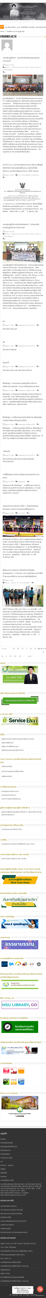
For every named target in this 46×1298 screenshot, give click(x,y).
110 (20, 656)
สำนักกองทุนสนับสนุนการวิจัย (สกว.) (12, 1254)
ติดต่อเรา (3, 1176)
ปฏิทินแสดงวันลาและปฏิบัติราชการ (12, 750)
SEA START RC (5, 1258)
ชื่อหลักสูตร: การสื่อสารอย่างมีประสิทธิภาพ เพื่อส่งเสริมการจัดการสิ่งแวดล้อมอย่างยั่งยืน (22, 419)
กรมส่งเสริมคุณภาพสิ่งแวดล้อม (10, 1262)
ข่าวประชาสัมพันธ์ (8, 70)
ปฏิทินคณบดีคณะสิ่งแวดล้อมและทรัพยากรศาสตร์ (17, 739)
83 (43, 652)
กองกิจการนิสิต (5, 1228)
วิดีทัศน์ (2, 1169)
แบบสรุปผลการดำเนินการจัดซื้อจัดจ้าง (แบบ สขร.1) (18, 844)
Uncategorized (21, 325)
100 (15, 656)
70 (22, 648)
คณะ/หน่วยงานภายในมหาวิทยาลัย (11, 1209)
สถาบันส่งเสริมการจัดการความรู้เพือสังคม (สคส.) (16, 1251)
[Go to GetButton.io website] (40, 1295)
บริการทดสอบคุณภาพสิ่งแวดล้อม (12, 771)
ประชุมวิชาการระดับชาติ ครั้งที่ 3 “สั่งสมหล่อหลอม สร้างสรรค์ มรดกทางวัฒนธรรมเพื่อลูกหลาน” (20, 507)
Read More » (8, 156)
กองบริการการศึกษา (7, 1224)
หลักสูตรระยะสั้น (30, 390)
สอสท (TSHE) (5, 1273)
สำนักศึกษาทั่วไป (5, 1217)
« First (3, 648)
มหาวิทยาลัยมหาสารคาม (8, 1206)
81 (35, 648)
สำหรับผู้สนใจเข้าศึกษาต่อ (8, 1146)
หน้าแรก (3, 1139)
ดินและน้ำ (6, 362)
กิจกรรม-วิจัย (34, 67)
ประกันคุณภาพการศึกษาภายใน (11, 829)
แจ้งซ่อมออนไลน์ (6, 776)
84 (2, 656)
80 (31, 648)
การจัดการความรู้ (6, 1157)
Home (2, 31)
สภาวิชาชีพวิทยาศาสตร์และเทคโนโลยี (12, 1277)
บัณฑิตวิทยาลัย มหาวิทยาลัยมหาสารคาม (14, 1232)
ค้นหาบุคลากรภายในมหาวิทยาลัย (11, 1213)
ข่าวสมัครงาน (35, 175)
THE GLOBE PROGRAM (8, 1247)
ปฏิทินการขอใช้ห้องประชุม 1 (10, 746)
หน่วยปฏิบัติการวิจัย (7, 1180)
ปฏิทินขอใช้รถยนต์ (7, 742)
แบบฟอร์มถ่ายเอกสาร (8, 795)
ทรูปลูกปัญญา (5, 1269)
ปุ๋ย (4, 341)
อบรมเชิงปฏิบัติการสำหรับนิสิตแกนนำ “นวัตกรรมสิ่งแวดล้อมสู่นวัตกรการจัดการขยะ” (21, 226)
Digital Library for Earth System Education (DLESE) (18, 1243)
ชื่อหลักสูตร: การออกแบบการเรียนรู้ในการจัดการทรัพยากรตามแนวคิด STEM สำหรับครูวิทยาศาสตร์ (21, 385)
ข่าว (40, 67)
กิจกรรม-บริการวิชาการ (23, 67)
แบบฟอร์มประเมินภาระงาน (10, 791)
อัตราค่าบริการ (30, 325)
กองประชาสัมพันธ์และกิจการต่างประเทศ (13, 1221)
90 (10, 656)
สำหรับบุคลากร (5, 1150)
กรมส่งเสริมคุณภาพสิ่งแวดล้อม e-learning (14, 1266)
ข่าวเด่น (23, 513)
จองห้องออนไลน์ (6, 766)
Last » (30, 656)
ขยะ (4, 321)
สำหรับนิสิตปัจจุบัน (6, 1142)
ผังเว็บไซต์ (3, 1172)
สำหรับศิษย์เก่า (5, 1154)
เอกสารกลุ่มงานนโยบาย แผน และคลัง (13, 858)
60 (18, 648)
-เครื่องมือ (6, 451)
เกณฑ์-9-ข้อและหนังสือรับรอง (11, 798)
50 (13, 648)
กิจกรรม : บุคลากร (10, 583)
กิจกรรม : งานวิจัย (10, 67)
